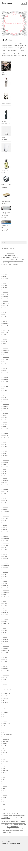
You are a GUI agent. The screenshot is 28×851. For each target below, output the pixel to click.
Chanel (6, 823)
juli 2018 (4, 283)
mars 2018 (5, 289)
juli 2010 (4, 493)
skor (4, 788)
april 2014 (5, 395)
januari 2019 (5, 278)
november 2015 (6, 352)
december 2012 (6, 431)
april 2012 (5, 449)
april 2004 (5, 659)
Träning (4, 797)
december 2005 (6, 617)
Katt (4, 759)
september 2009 (6, 516)
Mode (4, 777)
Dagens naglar (6, 739)
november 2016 (6, 325)
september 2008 (6, 543)
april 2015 (5, 368)
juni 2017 (5, 310)
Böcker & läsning (6, 723)
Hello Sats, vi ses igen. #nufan (13, 257)
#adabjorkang (22, 815)
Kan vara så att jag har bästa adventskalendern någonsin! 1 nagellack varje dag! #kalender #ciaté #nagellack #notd (14, 261)
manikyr (6, 828)
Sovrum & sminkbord (10, 255)
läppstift (3, 828)
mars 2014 (5, 397)
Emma (4, 257)
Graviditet (5, 745)
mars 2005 (5, 637)
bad (18, 821)
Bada (20, 821)
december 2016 (6, 323)
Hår (3, 748)
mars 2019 (5, 274)
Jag (3, 757)
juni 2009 (5, 522)
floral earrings (20, 823)
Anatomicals (8, 821)
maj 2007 (5, 578)
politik (4, 783)
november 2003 (6, 670)
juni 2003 (5, 681)
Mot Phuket (5, 702)
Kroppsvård (5, 766)
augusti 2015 (5, 359)
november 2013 (6, 406)
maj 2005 (5, 632)
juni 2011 (5, 471)
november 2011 (6, 460)
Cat (3, 732)
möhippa (10, 828)
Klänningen (5, 761)
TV (3, 799)
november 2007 (6, 565)
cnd (8, 823)
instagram (5, 754)
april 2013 (5, 422)
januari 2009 (5, 534)
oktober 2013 (5, 408)
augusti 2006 (5, 599)
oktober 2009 (5, 513)
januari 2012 (5, 455)
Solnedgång (5, 696)
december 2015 (6, 350)
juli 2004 (4, 655)
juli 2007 (4, 574)
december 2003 (6, 668)
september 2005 (6, 623)
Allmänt (4, 716)
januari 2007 (5, 587)
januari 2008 (5, 560)
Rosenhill (5, 786)
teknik (4, 792)
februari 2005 (5, 639)
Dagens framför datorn (7, 734)
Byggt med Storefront (15, 843)
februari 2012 (5, 453)
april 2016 (5, 341)
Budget (4, 730)
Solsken (6, 830)
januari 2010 (5, 507)
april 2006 (5, 608)
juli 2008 (4, 547)
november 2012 (6, 433)
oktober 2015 (5, 354)
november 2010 (6, 487)
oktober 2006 (5, 594)
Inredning (5, 752)
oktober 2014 (5, 381)
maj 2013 (5, 419)
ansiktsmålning (14, 821)
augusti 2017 (5, 305)
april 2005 (5, 634)
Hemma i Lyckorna (21, 824)
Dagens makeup (6, 736)
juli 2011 (4, 469)
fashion (17, 823)
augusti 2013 (5, 413)
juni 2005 (5, 630)
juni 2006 (5, 603)
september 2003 (6, 675)
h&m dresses (12, 824)
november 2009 (6, 511)
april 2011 (5, 475)
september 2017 (6, 303)
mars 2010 (5, 502)
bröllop (2, 823)
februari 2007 (5, 585)
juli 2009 (4, 520)
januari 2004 (5, 666)
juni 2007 (5, 576)
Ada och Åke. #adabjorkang (19, 819)
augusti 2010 (5, 491)
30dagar (18, 818)
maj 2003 (5, 684)
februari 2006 (5, 612)
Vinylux (9, 832)
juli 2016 (4, 334)
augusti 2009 (5, 518)
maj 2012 (5, 446)
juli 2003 (4, 679)
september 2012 (6, 437)
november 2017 (6, 298)
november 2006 (6, 592)
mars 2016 (5, 343)
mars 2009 (5, 529)
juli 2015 (4, 361)
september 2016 (6, 330)
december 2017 (6, 296)
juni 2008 (5, 549)
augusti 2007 (5, 572)
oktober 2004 (5, 648)
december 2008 (6, 536)
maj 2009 (5, 525)
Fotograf (5, 743)
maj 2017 (5, 312)
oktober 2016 (5, 328)
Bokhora (4, 725)
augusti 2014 (5, 386)
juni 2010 (5, 496)
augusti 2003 (5, 677)
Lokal (4, 768)
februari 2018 (5, 292)
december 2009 (6, 509)
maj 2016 (5, 339)
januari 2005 (5, 641)
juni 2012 (5, 444)
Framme (4, 700)
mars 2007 (5, 583)
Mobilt (4, 775)
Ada (3, 714)
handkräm (16, 824)
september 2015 (6, 357)
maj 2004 (5, 657)
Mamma (4, 772)
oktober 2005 (5, 621)
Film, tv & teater (6, 741)
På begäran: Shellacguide (13, 264)
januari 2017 (5, 321)
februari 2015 (5, 372)
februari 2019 (5, 276)
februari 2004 (5, 664)
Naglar (4, 781)
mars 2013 (5, 424)
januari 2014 (5, 401)
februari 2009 (5, 531)
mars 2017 (5, 316)
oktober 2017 (5, 301)
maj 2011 (5, 473)
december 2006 (6, 590)
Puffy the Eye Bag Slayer (19, 828)
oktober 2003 (5, 673)
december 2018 (6, 281)
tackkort (11, 830)
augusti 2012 (5, 439)
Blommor (23, 821)
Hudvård (4, 750)
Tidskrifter (5, 795)
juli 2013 (4, 415)
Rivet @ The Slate (6, 693)
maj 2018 (5, 287)
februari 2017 (5, 319)
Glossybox (6, 824)
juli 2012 (4, 442)
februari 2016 (5, 345)
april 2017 (5, 314)
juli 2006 (4, 601)
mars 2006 (5, 610)
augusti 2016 (5, 332)
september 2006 (6, 596)
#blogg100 (5, 817)
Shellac (3, 830)
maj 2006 (5, 605)
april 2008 (5, 554)
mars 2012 (5, 451)
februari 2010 (5, 505)
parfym (13, 828)
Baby (4, 718)
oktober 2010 (5, 489)
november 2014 (6, 379)
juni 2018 (5, 285)
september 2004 (6, 650)
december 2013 (6, 404)
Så (8, 830)
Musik (4, 779)
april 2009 (5, 527)
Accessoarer (5, 712)
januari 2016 (5, 348)
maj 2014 (5, 392)
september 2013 (6, 410)
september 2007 (6, 569)
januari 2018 (5, 294)
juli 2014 (4, 388)
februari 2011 (5, 480)
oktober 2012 (5, 435)
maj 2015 (5, 366)
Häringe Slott (4, 827)
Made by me (5, 770)
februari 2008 (5, 558)
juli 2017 (4, 307)
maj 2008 (5, 552)
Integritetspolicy (5, 843)
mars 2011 (5, 478)
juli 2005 (4, 628)
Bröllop (4, 727)
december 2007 (6, 563)
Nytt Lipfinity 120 (10, 253)
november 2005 (6, 619)
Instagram (15, 827)
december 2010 (6, 484)
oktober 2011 (5, 462)
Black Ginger (5, 698)
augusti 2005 (5, 625)
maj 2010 (5, 498)
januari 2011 (5, 482)
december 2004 (6, 643)
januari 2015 (5, 375)
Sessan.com (6, 3)
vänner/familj (6, 801)
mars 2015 (5, 370)
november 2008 (6, 538)
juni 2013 (5, 417)
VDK (4, 804)
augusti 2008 (5, 545)
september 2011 (6, 464)
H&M (8, 824)
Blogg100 (5, 721)
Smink (4, 790)
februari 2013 (5, 426)
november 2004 (6, 646)
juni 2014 (5, 390)
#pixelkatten (12, 818)
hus (25, 824)
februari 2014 (5, 399)
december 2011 (6, 457)
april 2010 (5, 500)
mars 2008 (5, 556)
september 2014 (6, 384)
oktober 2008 (5, 540)
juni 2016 (5, 336)
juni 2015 (5, 363)
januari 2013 (5, 428)
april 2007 (5, 581)
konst (4, 763)
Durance (14, 823)
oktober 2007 (5, 567)
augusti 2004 (5, 652)
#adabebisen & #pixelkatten (6, 813)
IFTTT (9, 827)
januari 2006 (5, 614)
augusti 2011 (5, 466)
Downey (11, 823)
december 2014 (6, 377)
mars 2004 (5, 661)
